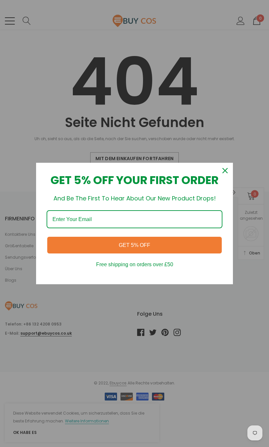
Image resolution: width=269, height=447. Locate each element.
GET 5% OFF (134, 245)
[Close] (225, 170)
